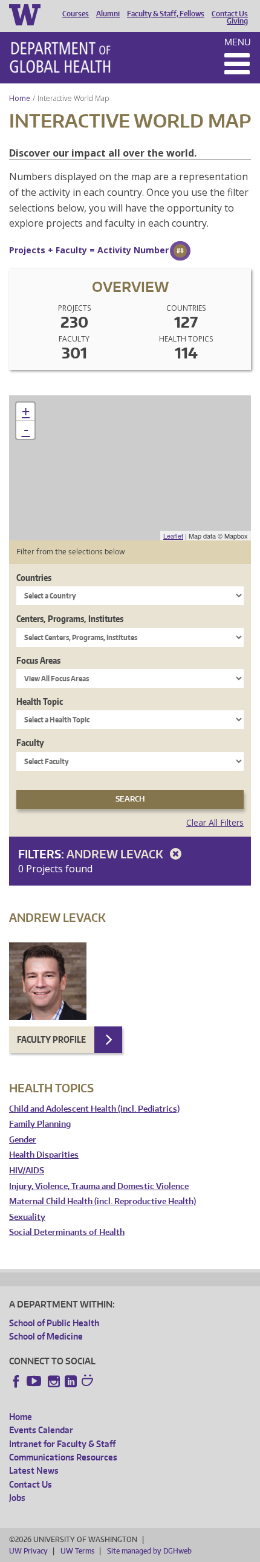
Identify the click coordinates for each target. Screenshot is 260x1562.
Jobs (17, 1497)
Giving (237, 21)
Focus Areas (38, 660)
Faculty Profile (51, 1039)
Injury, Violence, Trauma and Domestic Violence (99, 1186)
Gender (22, 1139)
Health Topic (39, 701)
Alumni (108, 14)
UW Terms (77, 1550)
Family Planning (40, 1124)
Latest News (34, 1470)
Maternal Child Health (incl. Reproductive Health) (102, 1201)
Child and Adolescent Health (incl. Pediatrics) (94, 1108)
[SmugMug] (89, 1382)
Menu (237, 42)
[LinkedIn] (70, 1381)
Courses (75, 14)
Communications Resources (63, 1457)
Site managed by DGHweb (149, 1550)
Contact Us (230, 14)
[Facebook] (16, 1381)
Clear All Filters (215, 822)
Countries (33, 577)
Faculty (30, 742)
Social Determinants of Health (67, 1232)
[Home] (60, 57)
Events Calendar (41, 1430)
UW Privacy (28, 1550)
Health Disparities (44, 1154)
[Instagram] (54, 1381)
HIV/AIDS (26, 1170)
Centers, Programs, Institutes (69, 619)
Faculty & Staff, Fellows (165, 14)
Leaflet (173, 535)
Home (19, 98)
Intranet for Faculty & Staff (62, 1444)
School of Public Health (54, 1323)
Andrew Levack (116, 854)
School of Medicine (46, 1336)
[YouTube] (35, 1381)
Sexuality (27, 1217)
